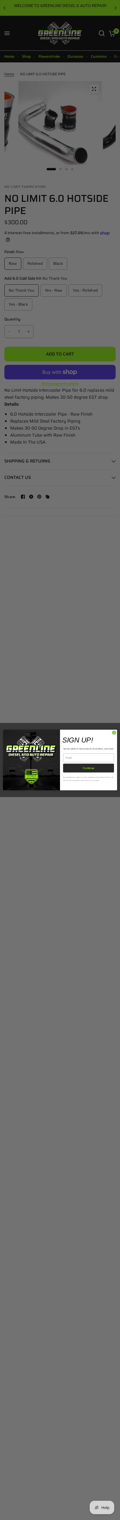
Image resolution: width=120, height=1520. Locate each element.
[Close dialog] (114, 733)
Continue (88, 768)
